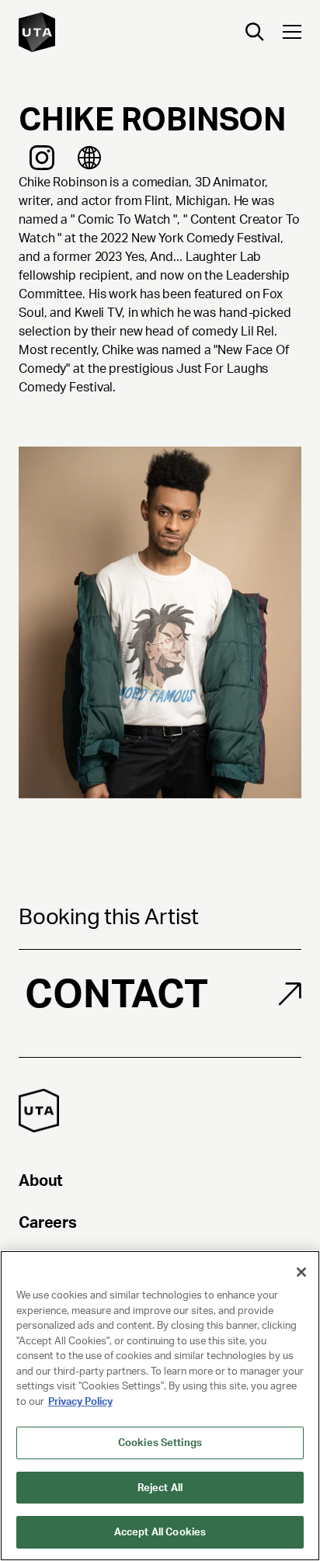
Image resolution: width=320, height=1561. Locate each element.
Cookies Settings (160, 1442)
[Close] (301, 1272)
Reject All (160, 1487)
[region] (160, 1405)
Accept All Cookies (160, 1532)
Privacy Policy (80, 1401)
